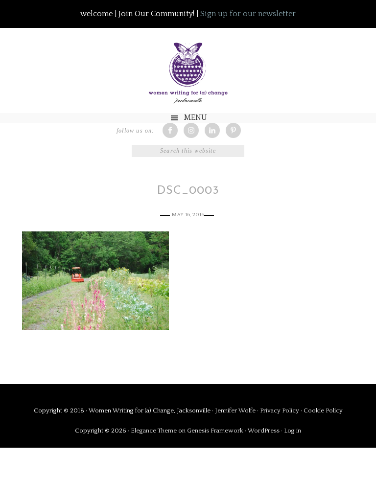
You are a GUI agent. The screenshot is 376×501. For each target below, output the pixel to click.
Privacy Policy (280, 410)
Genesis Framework (215, 430)
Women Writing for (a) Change (188, 71)
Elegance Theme (154, 430)
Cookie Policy (323, 410)
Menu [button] (195, 117)
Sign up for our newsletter (248, 13)
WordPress (264, 430)
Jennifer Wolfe (236, 410)
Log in (292, 430)
